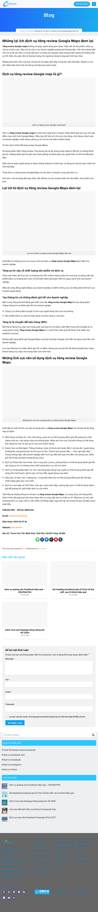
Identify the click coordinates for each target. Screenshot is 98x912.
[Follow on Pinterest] (19, 892)
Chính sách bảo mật (63, 854)
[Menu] (94, 4)
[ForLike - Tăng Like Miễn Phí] (14, 4)
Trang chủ (23, 30)
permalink (42, 548)
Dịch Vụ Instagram (12, 764)
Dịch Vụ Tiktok (10, 769)
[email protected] (18, 515)
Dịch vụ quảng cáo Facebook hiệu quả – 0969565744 (34, 784)
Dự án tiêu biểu (84, 860)
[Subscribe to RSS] (24, 892)
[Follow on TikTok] (9, 892)
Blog (31, 30)
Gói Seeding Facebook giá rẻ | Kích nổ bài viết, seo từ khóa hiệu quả (41, 793)
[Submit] (93, 734)
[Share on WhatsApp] (37, 539)
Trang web (9, 704)
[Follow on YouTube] (9, 898)
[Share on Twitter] (47, 539)
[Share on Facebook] (42, 539)
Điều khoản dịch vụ (65, 847)
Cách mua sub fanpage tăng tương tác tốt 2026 (32, 801)
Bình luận (10, 658)
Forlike (83, 893)
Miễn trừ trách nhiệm (62, 862)
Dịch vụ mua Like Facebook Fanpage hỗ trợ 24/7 (32, 817)
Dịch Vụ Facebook (12, 759)
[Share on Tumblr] (60, 539)
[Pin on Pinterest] (56, 539)
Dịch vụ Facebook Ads (14, 754)
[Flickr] (14, 898)
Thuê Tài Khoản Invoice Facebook (19, 749)
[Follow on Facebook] (4, 892)
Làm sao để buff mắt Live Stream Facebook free (32, 809)
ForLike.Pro (16, 527)
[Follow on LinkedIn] (4, 898)
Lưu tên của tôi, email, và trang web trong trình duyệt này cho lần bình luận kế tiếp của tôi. (47, 716)
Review (80, 856)
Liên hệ (59, 868)
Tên (7, 679)
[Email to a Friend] (51, 539)
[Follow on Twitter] (14, 892)
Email (8, 691)
